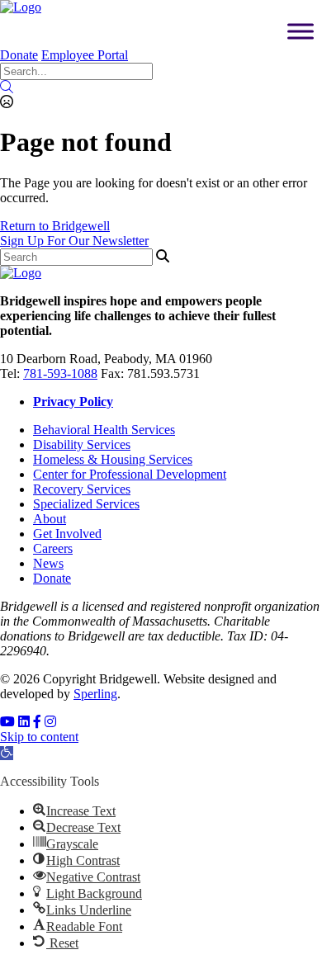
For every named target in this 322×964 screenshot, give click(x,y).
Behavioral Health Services (104, 430)
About (49, 519)
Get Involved (67, 534)
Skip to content (39, 737)
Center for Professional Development (129, 474)
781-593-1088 (60, 373)
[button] (6, 753)
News (48, 563)
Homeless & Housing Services (112, 459)
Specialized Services (86, 504)
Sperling (95, 694)
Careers (53, 548)
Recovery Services (81, 489)
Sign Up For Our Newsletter (74, 241)
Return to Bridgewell (55, 226)
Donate (19, 55)
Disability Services (81, 444)
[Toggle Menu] (300, 31)
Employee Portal (84, 55)
